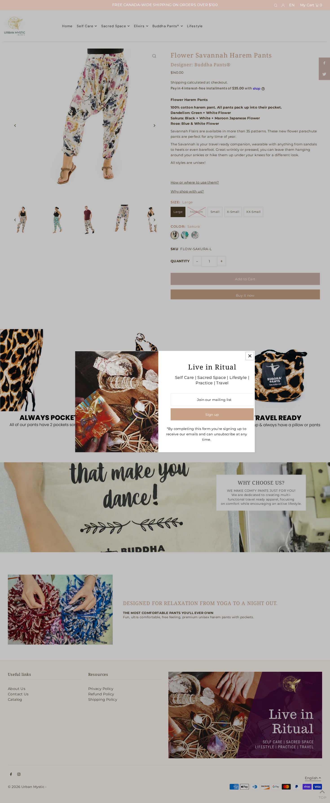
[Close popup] (250, 356)
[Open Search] (275, 5)
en (292, 5)
